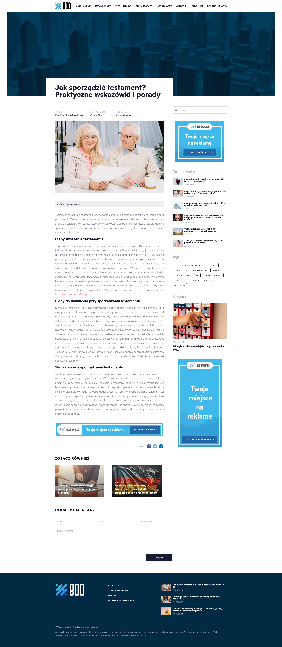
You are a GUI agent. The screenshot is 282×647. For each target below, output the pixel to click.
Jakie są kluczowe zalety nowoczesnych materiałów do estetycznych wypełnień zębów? (203, 217)
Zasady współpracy (119, 590)
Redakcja (113, 585)
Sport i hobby (123, 6)
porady (216, 270)
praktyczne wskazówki (186, 275)
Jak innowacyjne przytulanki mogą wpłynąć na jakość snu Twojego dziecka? (205, 192)
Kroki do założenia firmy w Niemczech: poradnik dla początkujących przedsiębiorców (136, 489)
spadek (178, 280)
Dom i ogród (83, 6)
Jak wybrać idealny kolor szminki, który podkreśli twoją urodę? (203, 242)
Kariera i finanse (217, 6)
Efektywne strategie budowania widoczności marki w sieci (198, 586)
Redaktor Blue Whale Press (69, 114)
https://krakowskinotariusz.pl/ (71, 294)
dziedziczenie (181, 270)
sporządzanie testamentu (200, 280)
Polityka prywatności (121, 600)
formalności (200, 270)
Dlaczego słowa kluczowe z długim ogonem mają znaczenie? (196, 598)
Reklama (179, 296)
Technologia (164, 6)
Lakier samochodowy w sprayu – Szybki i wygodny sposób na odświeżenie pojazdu (197, 609)
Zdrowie (181, 6)
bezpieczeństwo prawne (187, 265)
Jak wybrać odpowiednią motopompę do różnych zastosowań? (204, 180)
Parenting (197, 6)
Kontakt (113, 595)
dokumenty (211, 265)
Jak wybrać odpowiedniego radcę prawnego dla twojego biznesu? (76, 489)
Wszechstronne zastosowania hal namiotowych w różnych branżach (200, 230)
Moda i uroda (103, 6)
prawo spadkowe (213, 275)
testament (179, 285)
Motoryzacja (144, 6)
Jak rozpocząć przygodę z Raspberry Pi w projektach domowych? (204, 204)
